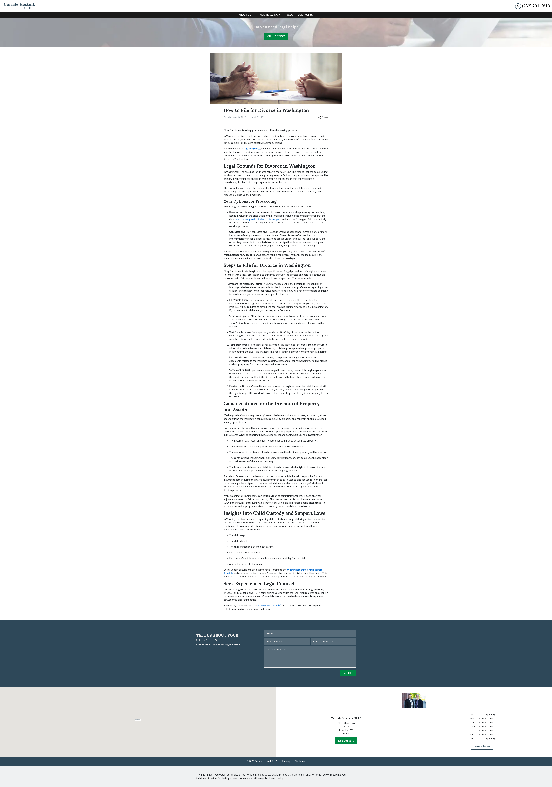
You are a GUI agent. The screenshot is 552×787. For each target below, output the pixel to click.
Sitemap (286, 761)
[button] (138, 720)
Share (325, 117)
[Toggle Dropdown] (253, 15)
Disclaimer (300, 761)
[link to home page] (20, 6)
